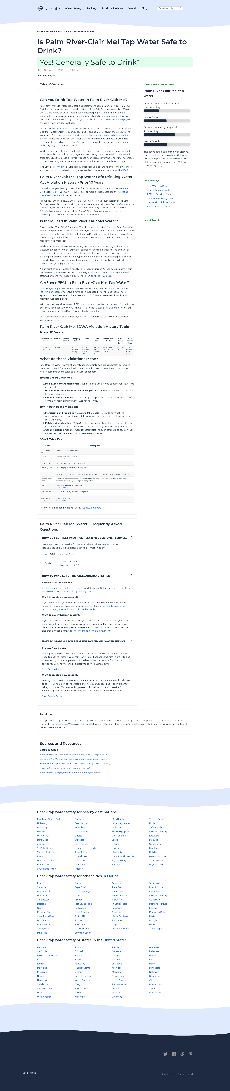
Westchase (80, 827)
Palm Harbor (81, 844)
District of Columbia (47, 955)
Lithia (152, 823)
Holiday (153, 852)
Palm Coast (118, 891)
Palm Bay (117, 887)
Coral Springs (82, 912)
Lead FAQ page (103, 276)
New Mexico (155, 976)
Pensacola (42, 895)
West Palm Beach (46, 916)
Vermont (79, 992)
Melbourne (155, 924)
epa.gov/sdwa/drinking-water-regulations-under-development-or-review (78, 759)
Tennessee (117, 988)
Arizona (116, 947)
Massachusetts (82, 968)
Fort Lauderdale (83, 904)
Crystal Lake (81, 856)
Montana (117, 972)
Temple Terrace (157, 819)
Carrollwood (81, 823)
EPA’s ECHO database (67, 128)
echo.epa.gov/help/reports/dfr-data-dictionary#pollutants (70, 772)
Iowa (151, 959)
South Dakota (82, 988)
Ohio (151, 980)
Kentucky (80, 963)
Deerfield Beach (120, 928)
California (42, 951)
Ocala (40, 908)
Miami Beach (44, 924)
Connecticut (118, 951)
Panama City (43, 912)
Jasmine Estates (157, 860)
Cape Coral (80, 887)
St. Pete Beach (45, 848)
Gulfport (79, 840)
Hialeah (79, 899)
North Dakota (119, 980)
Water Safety (73, 8)
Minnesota (154, 968)
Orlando (116, 883)
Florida (113, 876)
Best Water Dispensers (159, 206)
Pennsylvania (119, 984)
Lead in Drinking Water (159, 190)
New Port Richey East (123, 856)
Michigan (117, 968)
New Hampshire (83, 976)
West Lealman (119, 835)
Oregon (79, 984)
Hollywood (80, 908)
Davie (152, 916)
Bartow (116, 864)
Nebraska (154, 972)
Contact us (45, 1054)
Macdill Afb (118, 819)
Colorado (79, 951)
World (132, 8)
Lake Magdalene (121, 823)
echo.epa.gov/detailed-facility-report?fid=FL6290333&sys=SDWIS (74, 754)
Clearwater (155, 844)
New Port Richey (46, 860)
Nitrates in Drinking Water (160, 198)
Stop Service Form (52, 696)
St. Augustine (82, 928)
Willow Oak (43, 835)
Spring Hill (80, 916)
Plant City (42, 827)
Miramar (153, 908)
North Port (118, 899)
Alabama (41, 947)
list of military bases (50, 292)
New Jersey (118, 976)
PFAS (125, 170)
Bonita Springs (82, 891)
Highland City (119, 860)
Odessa (78, 835)
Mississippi (42, 972)
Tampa (78, 819)
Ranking (92, 8)
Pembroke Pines (158, 904)
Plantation (117, 920)
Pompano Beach (158, 912)
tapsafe (51, 8)
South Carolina (45, 988)
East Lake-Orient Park (49, 819)
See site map (29, 1073)
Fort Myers (80, 924)
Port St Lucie (44, 891)
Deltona (41, 904)
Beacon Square (157, 856)
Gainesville (155, 899)
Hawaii (152, 955)
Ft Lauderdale (119, 904)
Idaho (40, 959)
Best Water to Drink (157, 186)
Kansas (40, 963)
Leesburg (117, 908)
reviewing (57, 167)
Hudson (79, 869)
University (42, 823)
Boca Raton (43, 920)
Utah (39, 992)
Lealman (41, 831)
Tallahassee (43, 899)
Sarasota (41, 887)
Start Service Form (52, 669)
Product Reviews (112, 8)
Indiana (116, 959)
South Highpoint (121, 831)
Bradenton (43, 864)
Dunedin (116, 844)
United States (115, 940)
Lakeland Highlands (85, 848)
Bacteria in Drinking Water (161, 202)
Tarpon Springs (45, 852)
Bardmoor (42, 840)
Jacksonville (155, 883)
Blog (144, 8)
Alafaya (153, 920)
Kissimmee (154, 891)
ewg (111, 308)
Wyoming (117, 997)
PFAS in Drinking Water (159, 194)
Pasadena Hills (119, 848)
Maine (152, 963)
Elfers (40, 856)
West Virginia (44, 997)
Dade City (80, 864)
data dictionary (93, 508)
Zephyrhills (43, 844)
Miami (40, 883)
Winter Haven (119, 895)
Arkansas (154, 947)
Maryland (42, 968)
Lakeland (154, 848)
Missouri (79, 972)
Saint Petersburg (158, 831)
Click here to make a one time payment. (89, 631)
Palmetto (80, 860)
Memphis (117, 852)
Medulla (153, 840)
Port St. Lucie (156, 887)
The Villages (155, 928)
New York (42, 980)
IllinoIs (78, 959)
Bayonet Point (157, 864)
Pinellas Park (81, 831)
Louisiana (117, 963)
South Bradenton (46, 869)
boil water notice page (117, 119)
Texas (152, 988)
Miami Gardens (120, 916)
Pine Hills (42, 933)
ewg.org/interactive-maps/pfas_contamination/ (64, 768)
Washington (155, 992)
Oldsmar (116, 827)
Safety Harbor (156, 827)
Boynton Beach (83, 933)
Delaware (154, 951)
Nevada (41, 976)
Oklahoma (42, 984)
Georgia (116, 955)
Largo (115, 840)
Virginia (116, 992)
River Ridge (81, 852)
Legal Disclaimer (93, 1054)
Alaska (78, 947)
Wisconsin (80, 997)
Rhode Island (156, 984)
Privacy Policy (67, 1054)
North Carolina (82, 980)
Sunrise (79, 920)
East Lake (154, 835)
